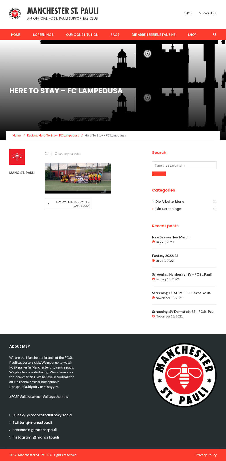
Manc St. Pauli (22, 172)
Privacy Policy (206, 455)
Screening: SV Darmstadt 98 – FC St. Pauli (183, 311)
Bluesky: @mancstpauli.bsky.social (43, 415)
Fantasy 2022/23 (165, 256)
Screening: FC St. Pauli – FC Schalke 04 (181, 293)
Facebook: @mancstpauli (35, 430)
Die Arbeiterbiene (169, 201)
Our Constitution (82, 34)
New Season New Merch (170, 237)
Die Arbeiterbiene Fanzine (153, 34)
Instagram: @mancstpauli (36, 437)
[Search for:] (184, 165)
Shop (188, 13)
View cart (208, 13)
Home (16, 34)
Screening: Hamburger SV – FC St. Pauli (182, 274)
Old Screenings (168, 209)
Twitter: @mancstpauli (32, 422)
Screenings (43, 34)
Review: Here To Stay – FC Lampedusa (72, 203)
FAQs (115, 34)
